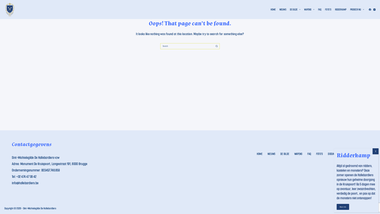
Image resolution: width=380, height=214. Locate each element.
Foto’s (328, 9)
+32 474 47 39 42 (26, 176)
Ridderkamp (340, 9)
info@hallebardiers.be (25, 183)
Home (273, 9)
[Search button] (217, 46)
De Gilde (294, 9)
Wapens (307, 9)
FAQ (320, 9)
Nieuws (283, 9)
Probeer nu (355, 9)
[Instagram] (374, 9)
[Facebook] (370, 9)
